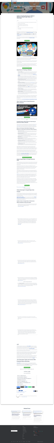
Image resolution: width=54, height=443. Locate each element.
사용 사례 (23, 426)
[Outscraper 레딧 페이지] (35, 431)
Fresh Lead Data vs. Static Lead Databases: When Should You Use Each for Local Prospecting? (16, 414)
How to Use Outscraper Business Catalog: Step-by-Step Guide (27, 414)
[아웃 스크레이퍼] (14, 1)
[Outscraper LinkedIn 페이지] (36, 431)
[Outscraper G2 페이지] (35, 432)
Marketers (25, 391)
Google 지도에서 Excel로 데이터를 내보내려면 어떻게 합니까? (24, 378)
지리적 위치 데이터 (24, 430)
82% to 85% (29, 59)
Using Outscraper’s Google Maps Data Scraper (23, 25)
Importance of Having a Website (21, 23)
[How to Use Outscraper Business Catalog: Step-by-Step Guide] (27, 411)
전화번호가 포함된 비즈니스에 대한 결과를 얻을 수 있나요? (23, 382)
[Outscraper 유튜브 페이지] (38, 431)
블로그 (11, 441)
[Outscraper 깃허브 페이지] (33, 431)
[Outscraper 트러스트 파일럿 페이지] (41, 431)
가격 (22, 437)
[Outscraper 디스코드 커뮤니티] (39, 431)
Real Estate (21, 392)
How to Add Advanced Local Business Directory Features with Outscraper (38, 416)
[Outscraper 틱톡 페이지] (42, 431)
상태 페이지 (23, 438)
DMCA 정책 (29, 441)
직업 (21, 441)
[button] (36, 20)
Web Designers (23, 392)
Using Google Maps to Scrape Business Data (23, 24)
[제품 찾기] (36, 432)
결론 (18, 26)
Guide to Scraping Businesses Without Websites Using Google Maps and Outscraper (27, 22)
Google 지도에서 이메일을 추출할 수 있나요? (22, 381)
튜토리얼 (23, 413)
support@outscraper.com (35, 427)
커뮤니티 (14, 441)
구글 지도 (23, 391)
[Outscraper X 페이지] (37, 431)
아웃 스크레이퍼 (18, 392)
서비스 (23, 434)
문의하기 (19, 441)
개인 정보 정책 (24, 441)
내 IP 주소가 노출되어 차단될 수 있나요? (21, 385)
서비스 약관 (27, 441)
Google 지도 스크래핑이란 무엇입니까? (21, 375)
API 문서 (17, 441)
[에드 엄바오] (17, 395)
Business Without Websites (20, 391)
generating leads (32, 82)
